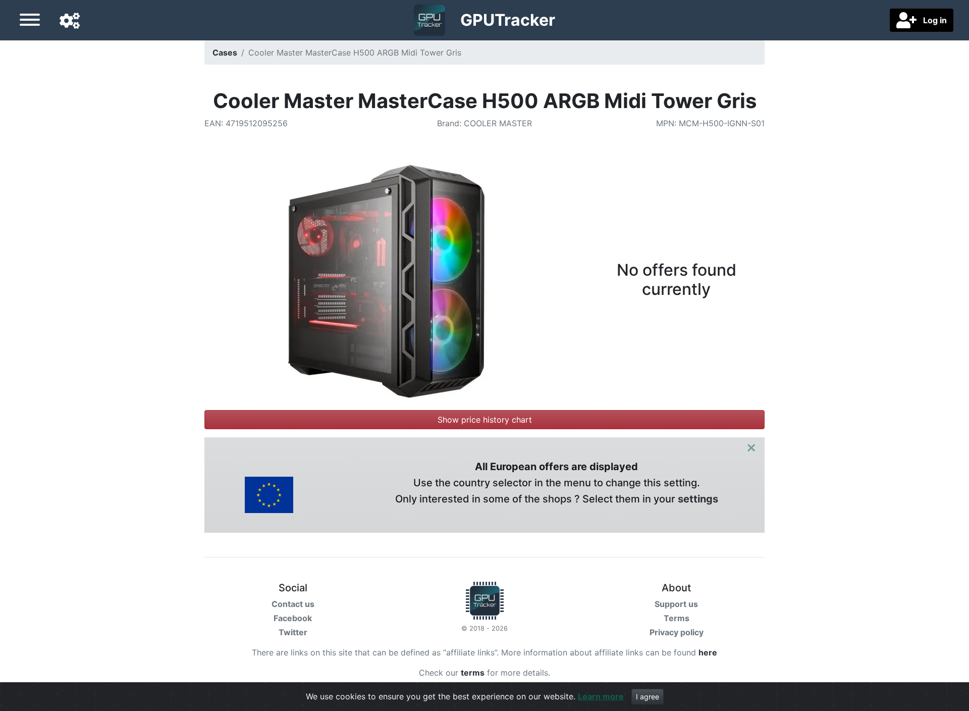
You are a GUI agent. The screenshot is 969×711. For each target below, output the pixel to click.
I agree (647, 696)
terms (472, 673)
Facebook (293, 618)
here (707, 652)
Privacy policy (677, 632)
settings (698, 499)
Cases (224, 52)
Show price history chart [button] (485, 420)
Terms (676, 618)
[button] (70, 21)
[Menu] (29, 21)
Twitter (293, 632)
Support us (676, 604)
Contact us (293, 604)
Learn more (601, 696)
